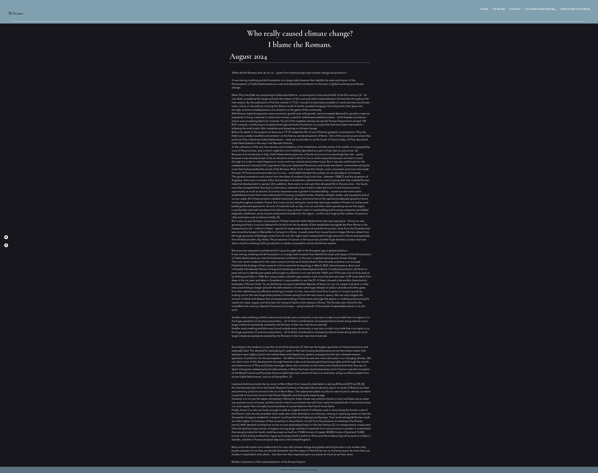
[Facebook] (6, 245)
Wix (316, 470)
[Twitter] (6, 237)
